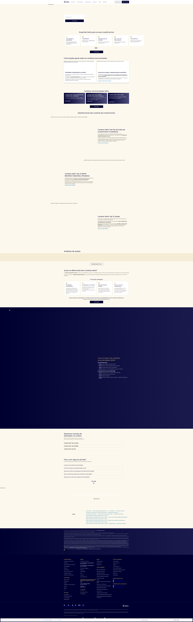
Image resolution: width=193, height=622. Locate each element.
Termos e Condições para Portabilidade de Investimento (104, 597)
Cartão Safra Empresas (117, 568)
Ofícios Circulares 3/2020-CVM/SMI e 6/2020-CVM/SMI (118, 517)
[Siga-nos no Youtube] (73, 605)
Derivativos (115, 573)
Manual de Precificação (101, 571)
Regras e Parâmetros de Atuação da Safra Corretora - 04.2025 (96, 523)
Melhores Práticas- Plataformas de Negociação (116, 520)
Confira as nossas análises (70, 185)
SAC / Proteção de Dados (85, 583)
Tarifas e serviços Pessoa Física (102, 589)
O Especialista (82, 593)
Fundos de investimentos (68, 571)
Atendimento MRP (112, 523)
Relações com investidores (101, 584)
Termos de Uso (99, 591)
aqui (93, 531)
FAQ (81, 573)
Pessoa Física (66, 581)
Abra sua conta (96, 498)
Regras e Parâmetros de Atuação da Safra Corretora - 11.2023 (96, 520)
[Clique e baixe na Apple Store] (121, 581)
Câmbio (65, 586)
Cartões (65, 582)
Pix (64, 589)
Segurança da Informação (101, 587)
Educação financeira (83, 592)
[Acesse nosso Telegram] (76, 605)
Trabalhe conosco (100, 561)
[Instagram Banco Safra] (70, 605)
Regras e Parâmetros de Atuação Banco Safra (104, 582)
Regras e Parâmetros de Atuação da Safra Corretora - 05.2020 (96, 517)
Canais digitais (82, 571)
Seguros (65, 588)
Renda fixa (66, 568)
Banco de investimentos (101, 569)
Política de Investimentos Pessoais (103, 574)
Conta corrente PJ (116, 566)
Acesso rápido (66, 594)
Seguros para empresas (117, 571)
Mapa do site (99, 564)
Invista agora (74, 20)
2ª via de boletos (67, 597)
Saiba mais (89, 101)
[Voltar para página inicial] (67, 2)
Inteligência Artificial (67, 573)
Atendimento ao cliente (84, 561)
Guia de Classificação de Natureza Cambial (104, 594)
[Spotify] (84, 605)
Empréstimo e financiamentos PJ (119, 569)
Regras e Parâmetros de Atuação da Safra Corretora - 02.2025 (96, 515)
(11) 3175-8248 (84, 566)
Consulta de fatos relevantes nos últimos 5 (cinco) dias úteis (96, 512)
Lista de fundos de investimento (69, 564)
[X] (78, 605)
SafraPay (114, 564)
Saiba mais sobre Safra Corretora (104, 80)
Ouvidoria (82, 575)
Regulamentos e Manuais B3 (113, 512)
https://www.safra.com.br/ (101, 530)
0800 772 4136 (84, 584)
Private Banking (67, 566)
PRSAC (98, 579)
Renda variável (66, 569)
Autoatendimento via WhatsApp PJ (87, 565)
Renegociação (66, 599)
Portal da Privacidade (100, 578)
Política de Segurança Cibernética (102, 576)
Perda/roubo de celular (68, 596)
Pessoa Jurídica (115, 561)
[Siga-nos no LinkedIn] (66, 605)
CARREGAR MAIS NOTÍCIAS (96, 264)
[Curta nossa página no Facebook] (81, 605)
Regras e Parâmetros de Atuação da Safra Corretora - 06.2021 (96, 518)
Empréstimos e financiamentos (69, 584)
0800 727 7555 (83, 587)
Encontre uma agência (84, 568)
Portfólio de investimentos (68, 561)
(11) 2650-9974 (84, 563)
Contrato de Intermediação (121, 523)
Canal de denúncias (83, 576)
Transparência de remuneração (102, 592)
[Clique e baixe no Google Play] (121, 580)
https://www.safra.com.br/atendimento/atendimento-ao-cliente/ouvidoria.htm (75, 547)
